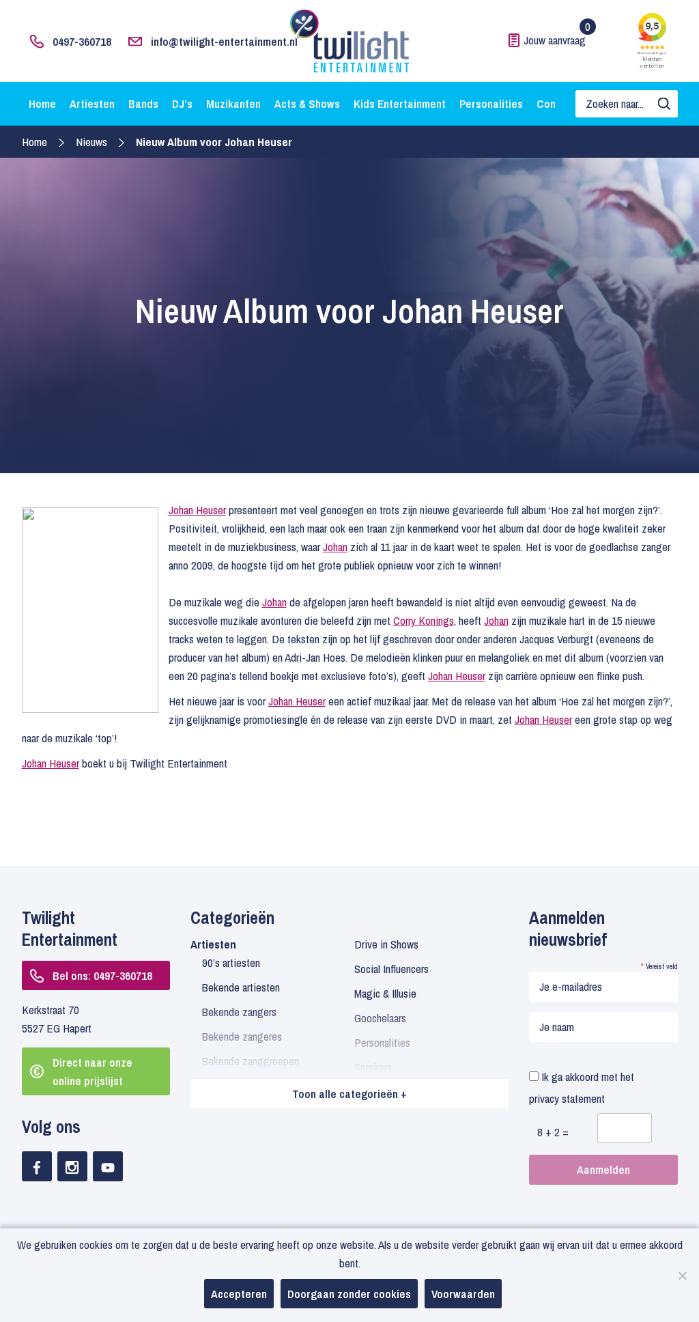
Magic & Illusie (385, 993)
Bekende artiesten (241, 987)
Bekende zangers (239, 1011)
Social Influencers (391, 968)
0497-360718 (82, 41)
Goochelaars (380, 1018)
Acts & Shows (307, 103)
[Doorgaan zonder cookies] (682, 1275)
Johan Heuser (197, 510)
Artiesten (92, 103)
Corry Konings (423, 620)
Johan (335, 546)
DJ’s (182, 103)
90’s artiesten (231, 962)
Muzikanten (233, 103)
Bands (143, 103)
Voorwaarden (463, 1294)
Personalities (491, 103)
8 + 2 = (553, 1132)
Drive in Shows (386, 944)
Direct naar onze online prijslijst (92, 1071)
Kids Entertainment (400, 103)
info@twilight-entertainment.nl (224, 41)
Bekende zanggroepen (250, 1061)
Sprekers (373, 1067)
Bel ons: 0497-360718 (102, 975)
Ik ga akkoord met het (581, 1087)
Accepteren (239, 1294)
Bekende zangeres (242, 1036)
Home (42, 103)
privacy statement (567, 1098)
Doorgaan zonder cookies (349, 1294)
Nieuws (91, 142)
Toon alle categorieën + (349, 1093)
